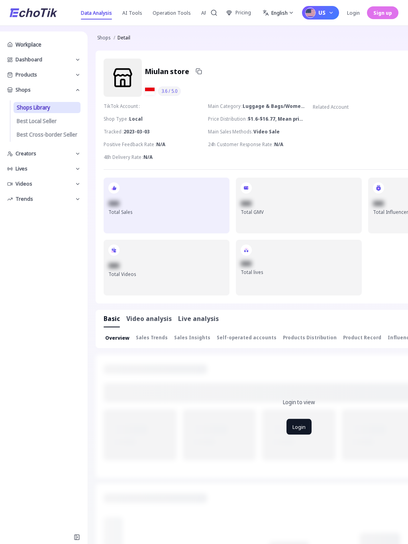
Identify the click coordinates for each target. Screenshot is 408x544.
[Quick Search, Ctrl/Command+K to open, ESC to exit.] (214, 12)
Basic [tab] (112, 318)
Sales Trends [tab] (152, 337)
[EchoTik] (33, 12)
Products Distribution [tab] (310, 337)
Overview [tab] (117, 337)
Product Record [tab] (362, 337)
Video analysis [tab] (149, 318)
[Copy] (198, 71)
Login (353, 12)
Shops (103, 37)
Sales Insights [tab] (192, 337)
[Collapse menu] (76, 537)
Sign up (382, 12)
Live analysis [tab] (198, 318)
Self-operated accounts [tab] (247, 337)
